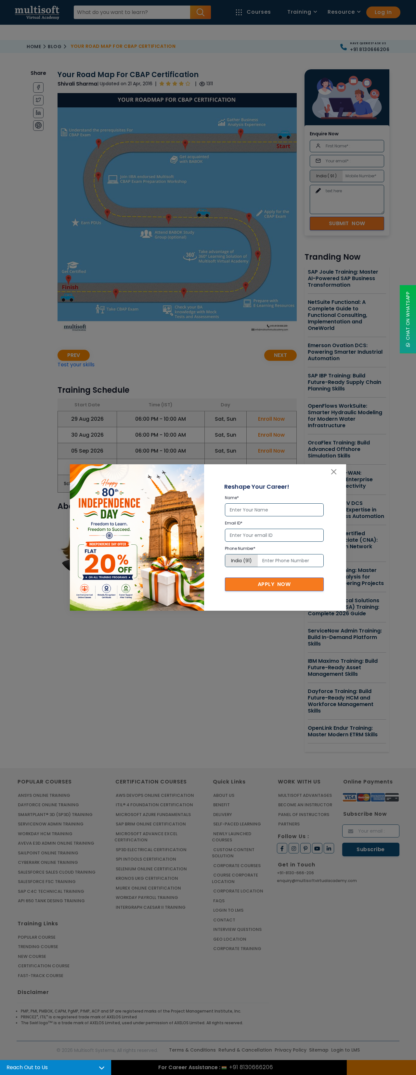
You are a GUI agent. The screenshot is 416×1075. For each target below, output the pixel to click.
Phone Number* (240, 548)
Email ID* (233, 523)
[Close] (333, 471)
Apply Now (274, 584)
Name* (232, 497)
